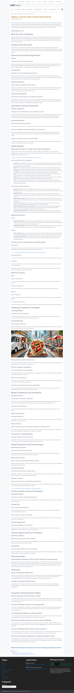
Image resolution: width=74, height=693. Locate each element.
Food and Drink (14, 650)
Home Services (45, 9)
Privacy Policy (28, 1)
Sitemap (3, 675)
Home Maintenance (29, 9)
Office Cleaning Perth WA (7, 669)
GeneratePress (32, 691)
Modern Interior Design (52, 9)
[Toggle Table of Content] (22, 31)
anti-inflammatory (41, 624)
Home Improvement (17, 9)
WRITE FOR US (58, 1)
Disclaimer (44, 1)
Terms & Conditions (21, 1)
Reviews (3, 673)
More (58, 9)
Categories (4, 684)
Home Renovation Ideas (37, 9)
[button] (62, 9)
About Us (33, 1)
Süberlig (35, 541)
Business (23, 9)
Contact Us (39, 1)
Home (15, 1)
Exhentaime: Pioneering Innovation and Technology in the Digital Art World (40, 647)
